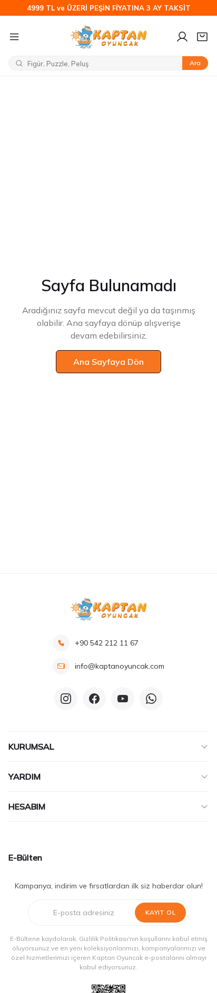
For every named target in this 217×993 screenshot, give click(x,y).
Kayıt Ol (160, 912)
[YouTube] (122, 698)
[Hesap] (182, 36)
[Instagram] (65, 698)
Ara (195, 63)
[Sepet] (202, 36)
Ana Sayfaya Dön (108, 361)
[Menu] (35, 36)
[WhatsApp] (151, 698)
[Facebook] (94, 698)
